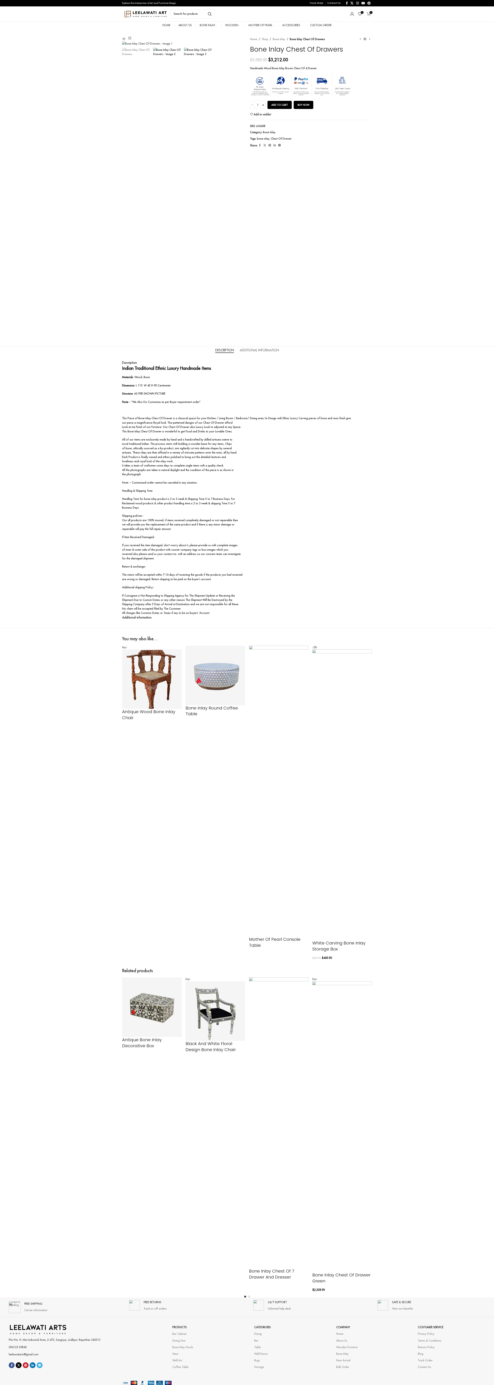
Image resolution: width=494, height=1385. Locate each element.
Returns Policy (426, 1347)
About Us (341, 1340)
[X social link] (352, 3)
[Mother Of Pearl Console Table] (279, 791)
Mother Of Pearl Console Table (274, 942)
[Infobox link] (28, 1305)
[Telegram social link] (279, 145)
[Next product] (369, 39)
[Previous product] (360, 39)
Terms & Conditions (429, 1340)
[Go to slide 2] (249, 1297)
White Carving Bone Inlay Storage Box (339, 946)
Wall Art (177, 1360)
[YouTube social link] (363, 3)
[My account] (352, 14)
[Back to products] (365, 39)
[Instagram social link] (357, 3)
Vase (175, 1354)
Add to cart (279, 104)
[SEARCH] (209, 14)
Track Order (425, 1360)
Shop (265, 39)
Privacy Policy (426, 1334)
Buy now (303, 104)
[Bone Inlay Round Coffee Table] (215, 675)
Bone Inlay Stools (182, 1347)
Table (257, 1347)
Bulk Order (342, 1367)
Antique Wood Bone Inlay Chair (148, 715)
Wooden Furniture (347, 1347)
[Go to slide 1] (245, 1297)
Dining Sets (179, 1340)
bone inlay (263, 138)
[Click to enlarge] (130, 38)
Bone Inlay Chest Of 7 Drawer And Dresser (271, 1274)
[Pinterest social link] (369, 3)
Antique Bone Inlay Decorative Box (142, 1043)
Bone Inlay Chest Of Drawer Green (341, 1278)
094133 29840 (18, 1347)
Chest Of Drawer (281, 138)
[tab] (224, 350)
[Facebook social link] (347, 3)
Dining (258, 1334)
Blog (420, 1354)
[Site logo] (145, 13)
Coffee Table (180, 1367)
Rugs (257, 1360)
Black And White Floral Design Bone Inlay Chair (211, 1047)
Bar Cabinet (179, 1334)
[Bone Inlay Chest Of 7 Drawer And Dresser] (279, 1122)
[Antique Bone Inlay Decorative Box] (152, 1007)
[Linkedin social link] (274, 145)
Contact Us (424, 1367)
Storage (259, 1367)
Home (253, 39)
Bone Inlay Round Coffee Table (212, 711)
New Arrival (343, 1360)
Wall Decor (261, 1354)
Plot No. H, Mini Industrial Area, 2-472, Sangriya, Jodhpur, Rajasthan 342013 (54, 1340)
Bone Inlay (279, 39)
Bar (256, 1340)
